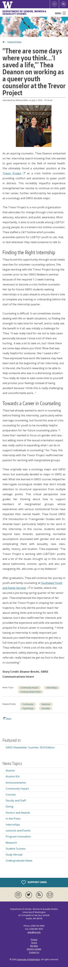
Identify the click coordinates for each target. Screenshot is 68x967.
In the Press (13, 818)
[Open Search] (63, 4)
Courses (11, 794)
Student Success (16, 848)
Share (8, 718)
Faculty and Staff (16, 800)
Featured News (14, 41)
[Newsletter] (50, 895)
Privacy (34, 939)
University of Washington (28, 959)
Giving (9, 806)
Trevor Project (11, 173)
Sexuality (46, 708)
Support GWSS (37, 882)
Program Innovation (18, 836)
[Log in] (54, 4)
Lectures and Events (18, 830)
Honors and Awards (18, 812)
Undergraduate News (30, 691)
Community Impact (29, 687)
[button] (33, 126)
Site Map (34, 945)
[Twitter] (29, 895)
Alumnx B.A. (13, 776)
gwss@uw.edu (34, 932)
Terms (34, 942)
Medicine (46, 704)
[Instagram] (19, 895)
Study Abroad (14, 854)
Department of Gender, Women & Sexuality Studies (24, 12)
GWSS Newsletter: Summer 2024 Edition (30, 747)
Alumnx (10, 770)
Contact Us (34, 952)
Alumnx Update (34, 949)
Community (28, 704)
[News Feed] (40, 895)
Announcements (16, 782)
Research (11, 842)
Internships (52, 687)
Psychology (28, 708)
